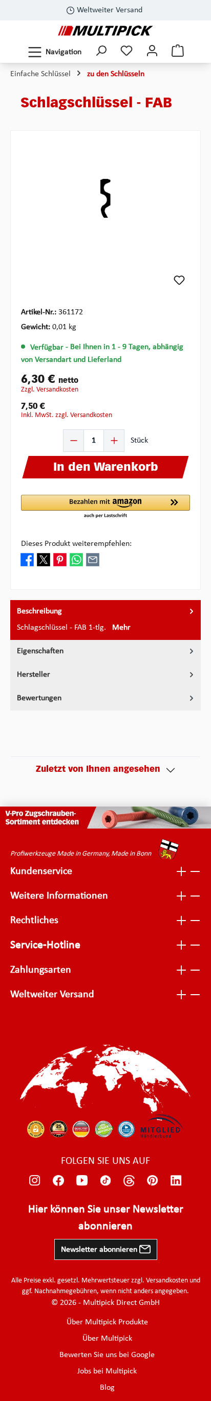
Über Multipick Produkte (107, 1322)
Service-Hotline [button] (45, 945)
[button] (105, 507)
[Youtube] (82, 1181)
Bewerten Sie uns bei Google (107, 1355)
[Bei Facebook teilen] (27, 560)
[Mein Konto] (152, 52)
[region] (105, 198)
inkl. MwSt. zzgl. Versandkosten (66, 415)
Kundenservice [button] (41, 871)
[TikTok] (105, 1181)
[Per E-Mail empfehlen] (93, 560)
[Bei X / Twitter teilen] (43, 560)
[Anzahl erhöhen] (113, 440)
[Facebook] (58, 1181)
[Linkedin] (176, 1181)
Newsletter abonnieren (100, 1250)
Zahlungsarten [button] (40, 970)
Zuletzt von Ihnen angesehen (98, 770)
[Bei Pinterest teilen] (60, 560)
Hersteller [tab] (33, 675)
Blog (107, 1388)
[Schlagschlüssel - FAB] (105, 199)
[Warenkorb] (178, 52)
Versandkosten (167, 1280)
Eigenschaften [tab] (40, 651)
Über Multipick (107, 1339)
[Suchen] (101, 52)
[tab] (105, 620)
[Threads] (129, 1181)
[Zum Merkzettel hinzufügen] (179, 280)
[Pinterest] (152, 1181)
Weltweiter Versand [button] (52, 995)
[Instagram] (34, 1181)
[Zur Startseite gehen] (105, 30)
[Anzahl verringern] (74, 440)
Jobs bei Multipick (107, 1371)
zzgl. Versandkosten (49, 390)
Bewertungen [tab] (39, 698)
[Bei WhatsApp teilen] (76, 560)
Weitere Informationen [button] (59, 896)
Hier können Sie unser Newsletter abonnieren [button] (105, 1218)
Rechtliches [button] (34, 920)
